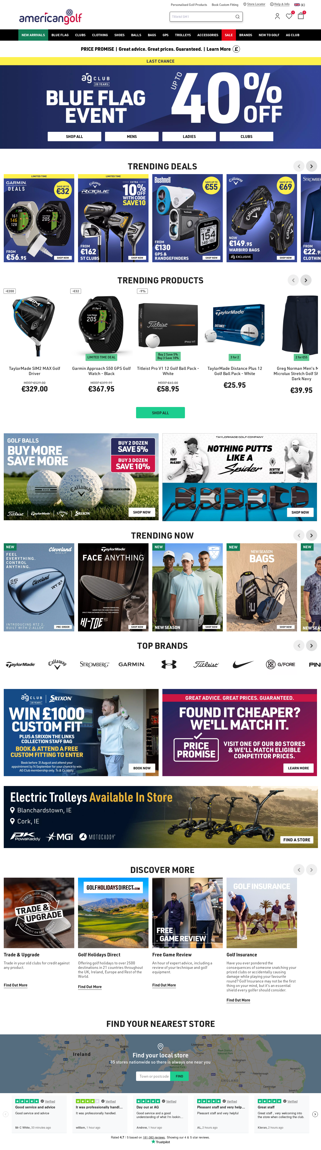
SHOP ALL (74, 136)
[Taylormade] (20, 664)
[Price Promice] (239, 477)
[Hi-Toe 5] (113, 587)
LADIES (189, 136)
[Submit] (238, 17)
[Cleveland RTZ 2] (39, 587)
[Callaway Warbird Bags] (262, 218)
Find (179, 1076)
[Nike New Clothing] (187, 587)
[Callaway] (57, 664)
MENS (132, 136)
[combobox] (206, 17)
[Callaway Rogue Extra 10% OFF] (113, 218)
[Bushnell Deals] (187, 218)
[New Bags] (262, 587)
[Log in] (277, 17)
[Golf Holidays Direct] (113, 913)
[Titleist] (206, 664)
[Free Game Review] (187, 913)
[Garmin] (132, 664)
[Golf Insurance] (262, 913)
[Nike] (243, 664)
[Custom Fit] (81, 732)
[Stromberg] (94, 664)
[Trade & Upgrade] (39, 913)
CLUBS (246, 136)
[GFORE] (280, 664)
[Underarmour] (169, 664)
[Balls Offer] (81, 476)
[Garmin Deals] (39, 218)
